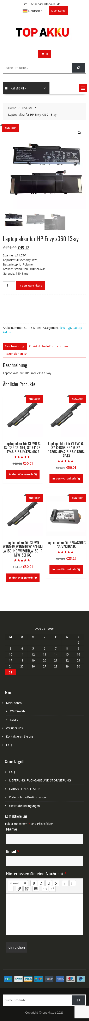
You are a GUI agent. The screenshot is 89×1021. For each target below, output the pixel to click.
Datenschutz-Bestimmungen (28, 797)
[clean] (56, 883)
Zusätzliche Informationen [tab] (48, 346)
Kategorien (18, 88)
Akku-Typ (65, 328)
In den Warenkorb (30, 285)
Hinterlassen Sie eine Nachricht (36, 873)
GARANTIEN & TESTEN (25, 789)
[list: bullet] (72, 883)
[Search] (78, 68)
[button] (83, 88)
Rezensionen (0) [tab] (16, 354)
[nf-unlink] (26, 889)
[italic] (41, 883)
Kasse (14, 719)
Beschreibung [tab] (14, 346)
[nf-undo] (45, 889)
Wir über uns (14, 728)
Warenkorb (17, 711)
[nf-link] (19, 889)
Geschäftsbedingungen (24, 806)
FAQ (9, 745)
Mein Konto (58, 10)
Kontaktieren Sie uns (20, 736)
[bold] (33, 883)
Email (12, 851)
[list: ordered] (65, 883)
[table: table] (35, 889)
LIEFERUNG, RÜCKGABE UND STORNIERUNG (40, 780)
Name (11, 829)
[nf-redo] (52, 889)
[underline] (48, 883)
